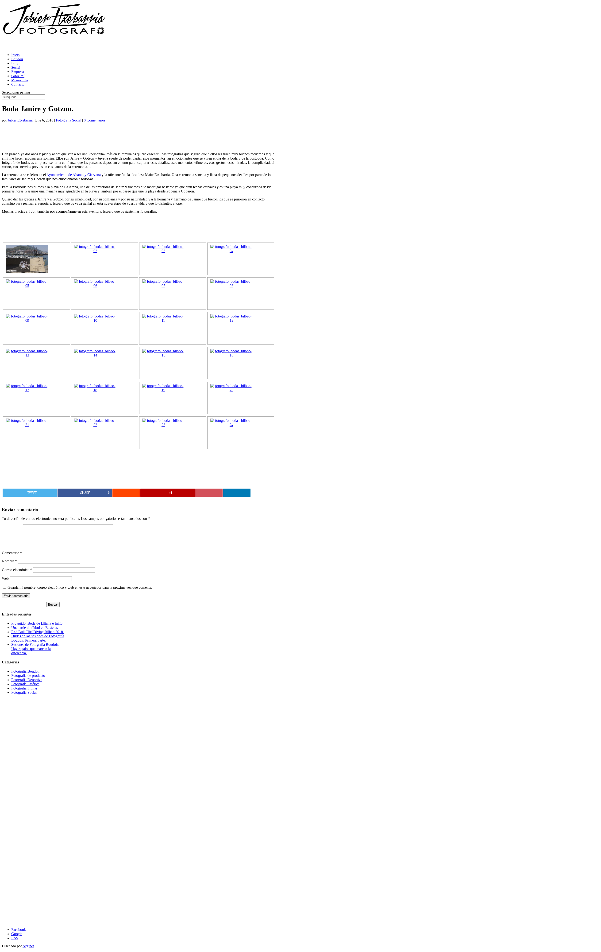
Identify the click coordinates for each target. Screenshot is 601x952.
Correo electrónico (17, 570)
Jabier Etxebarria (20, 120)
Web (5, 578)
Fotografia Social (68, 120)
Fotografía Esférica (25, 684)
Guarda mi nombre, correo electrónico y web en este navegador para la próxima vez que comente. (80, 587)
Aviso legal (10, 779)
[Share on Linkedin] (236, 493)
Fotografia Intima (24, 688)
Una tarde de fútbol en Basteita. (34, 628)
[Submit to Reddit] (126, 493)
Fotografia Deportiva (26, 680)
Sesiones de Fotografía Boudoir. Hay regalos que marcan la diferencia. (35, 649)
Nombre (9, 561)
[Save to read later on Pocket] (209, 493)
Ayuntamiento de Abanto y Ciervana (73, 175)
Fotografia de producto (28, 676)
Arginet (28, 946)
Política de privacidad (19, 922)
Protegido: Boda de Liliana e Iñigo (36, 623)
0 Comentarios (94, 120)
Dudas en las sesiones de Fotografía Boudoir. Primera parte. (37, 638)
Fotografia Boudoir (25, 671)
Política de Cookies (17, 910)
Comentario (12, 553)
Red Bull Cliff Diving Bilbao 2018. (37, 632)
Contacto (17, 84)
